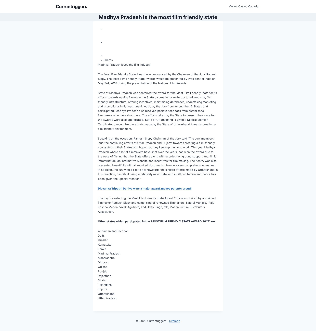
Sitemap (174, 321)
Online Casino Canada (244, 6)
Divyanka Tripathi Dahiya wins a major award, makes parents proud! (145, 188)
